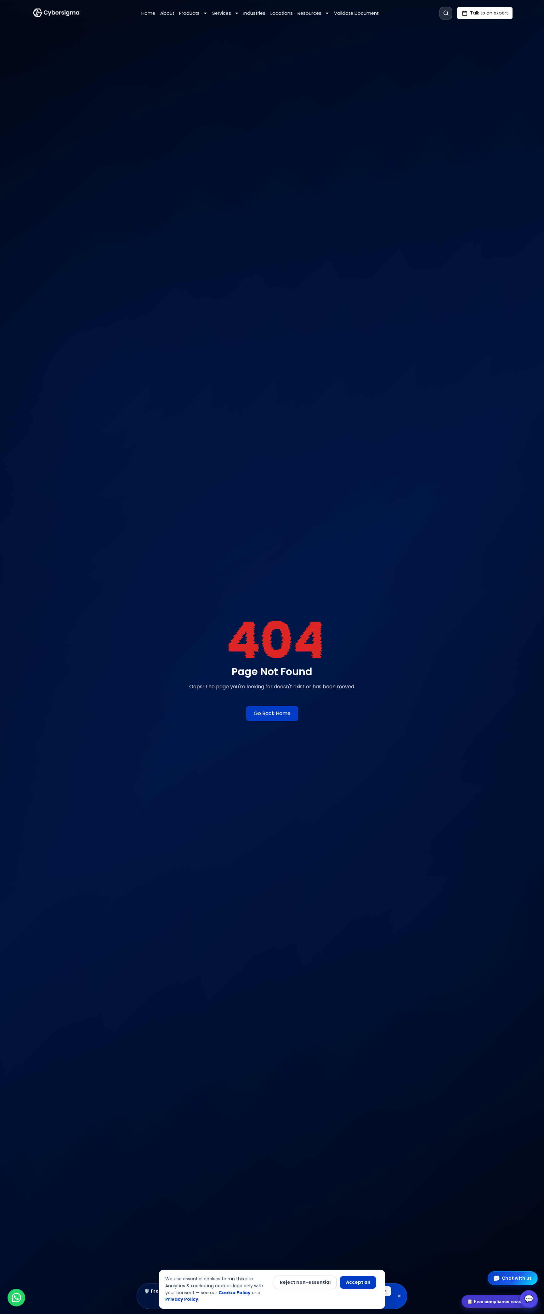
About (167, 13)
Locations (281, 13)
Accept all (358, 1282)
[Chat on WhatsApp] (16, 1297)
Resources (309, 13)
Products (189, 13)
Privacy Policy (181, 1299)
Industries (254, 13)
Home (148, 13)
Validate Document (356, 13)
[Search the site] (445, 13)
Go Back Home (272, 713)
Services (221, 13)
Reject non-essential (305, 1282)
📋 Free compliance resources (499, 1301)
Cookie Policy (234, 1292)
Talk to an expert (489, 13)
